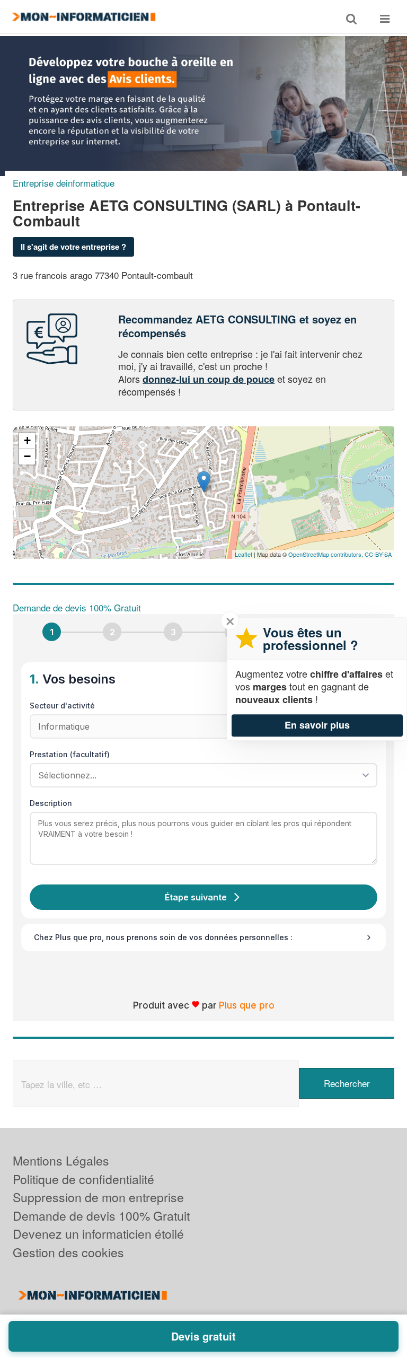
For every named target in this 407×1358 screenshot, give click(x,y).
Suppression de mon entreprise (98, 1197)
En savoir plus (317, 725)
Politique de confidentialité (83, 1179)
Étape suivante (196, 897)
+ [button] (27, 440)
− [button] (27, 456)
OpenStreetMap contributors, (326, 554)
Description (51, 803)
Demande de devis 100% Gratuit (101, 1215)
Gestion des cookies (68, 1252)
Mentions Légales (61, 1160)
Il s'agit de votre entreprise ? (73, 246)
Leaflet (243, 554)
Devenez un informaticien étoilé (98, 1233)
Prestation (70, 754)
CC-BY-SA (378, 554)
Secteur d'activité (62, 705)
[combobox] (199, 775)
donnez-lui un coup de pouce (209, 379)
